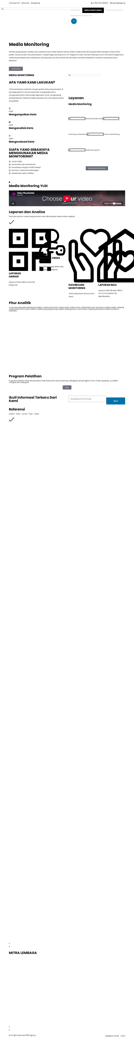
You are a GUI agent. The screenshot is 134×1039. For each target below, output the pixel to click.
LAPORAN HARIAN (15, 275)
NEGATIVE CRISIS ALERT (49, 259)
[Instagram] (69, 112)
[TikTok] (69, 115)
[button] (67, 943)
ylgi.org (32, 1035)
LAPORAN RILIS (107, 285)
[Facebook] (69, 109)
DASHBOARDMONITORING (77, 286)
